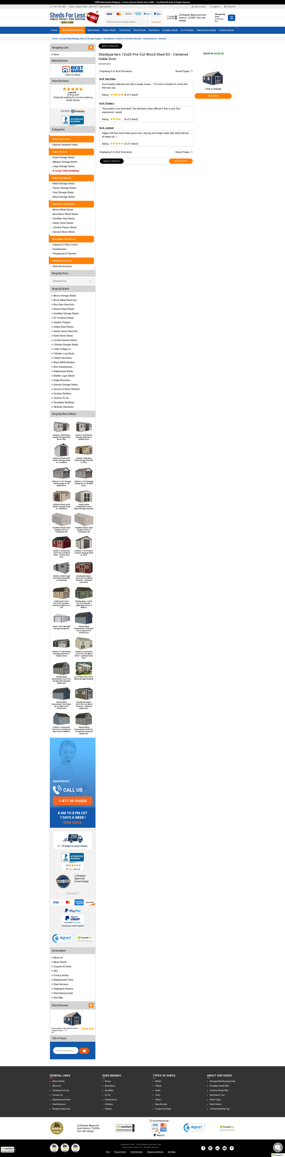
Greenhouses (59, 249)
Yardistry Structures (63, 406)
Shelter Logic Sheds (64, 375)
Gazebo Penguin (62, 322)
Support (216, 6)
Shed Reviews (60, 984)
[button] (8, 1150)
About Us (231, 6)
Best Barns (154, 30)
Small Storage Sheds (64, 157)
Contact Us (57, 1095)
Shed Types (215, 1099)
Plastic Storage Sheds (64, 188)
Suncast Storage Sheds (65, 384)
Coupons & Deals (62, 966)
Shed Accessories (62, 266)
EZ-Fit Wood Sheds (63, 318)
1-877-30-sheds (73, 801)
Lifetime (109, 1104)
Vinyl (157, 1095)
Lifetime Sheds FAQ (219, 1090)
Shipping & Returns (63, 988)
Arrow (108, 1081)
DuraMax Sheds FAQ (219, 1086)
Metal (158, 1081)
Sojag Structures (62, 380)
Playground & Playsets (64, 253)
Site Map (58, 997)
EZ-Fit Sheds (187, 30)
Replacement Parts (63, 979)
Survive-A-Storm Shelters (66, 389)
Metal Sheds (94, 30)
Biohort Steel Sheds (63, 309)
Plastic (158, 1086)
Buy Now (213, 95)
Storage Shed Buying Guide (222, 1081)
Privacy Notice (61, 975)
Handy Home (111, 1099)
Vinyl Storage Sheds (63, 192)
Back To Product (110, 46)
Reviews (162, 39)
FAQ (55, 971)
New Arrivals (161, 1104)
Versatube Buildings (63, 402)
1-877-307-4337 (59, 6)
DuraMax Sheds (170, 30)
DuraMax (109, 1090)
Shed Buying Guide (63, 993)
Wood (158, 1099)
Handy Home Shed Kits (65, 331)
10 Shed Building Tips (220, 1109)
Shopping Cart (220, 17)
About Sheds (60, 962)
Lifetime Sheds (226, 30)
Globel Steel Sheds (63, 326)
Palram (108, 1109)
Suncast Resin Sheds (64, 231)
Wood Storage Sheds (64, 196)
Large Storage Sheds (64, 166)
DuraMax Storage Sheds (66, 313)
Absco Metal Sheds (63, 209)
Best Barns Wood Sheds (65, 214)
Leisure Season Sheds (65, 340)
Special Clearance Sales (65, 144)
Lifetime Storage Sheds (65, 344)
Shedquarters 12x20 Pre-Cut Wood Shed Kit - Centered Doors (130, 39)
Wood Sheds (139, 30)
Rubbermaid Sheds (63, 371)
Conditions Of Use (60, 1090)
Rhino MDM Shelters (64, 362)
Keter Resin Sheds (63, 335)
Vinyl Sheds (124, 30)
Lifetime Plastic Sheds (65, 227)
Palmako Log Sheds (63, 353)
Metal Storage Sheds (64, 183)
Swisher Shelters (62, 393)
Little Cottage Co (62, 349)
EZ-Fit (107, 1095)
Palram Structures (62, 358)
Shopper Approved (61, 1109)
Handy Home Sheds (206, 30)
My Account (199, 6)
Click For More (72, 74)
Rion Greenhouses (62, 366)
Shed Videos (215, 1104)
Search (157, 22)
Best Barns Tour (217, 1095)
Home (54, 30)
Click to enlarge (213, 89)
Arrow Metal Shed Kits (65, 300)
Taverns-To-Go (61, 398)
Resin (158, 1090)
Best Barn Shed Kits (63, 304)
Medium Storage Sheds (65, 161)
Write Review (181, 161)
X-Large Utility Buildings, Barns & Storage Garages (80, 39)
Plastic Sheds (109, 30)
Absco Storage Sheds (64, 295)
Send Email (72, 823)
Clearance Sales (72, 30)
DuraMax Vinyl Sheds (64, 218)
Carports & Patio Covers (65, 244)
